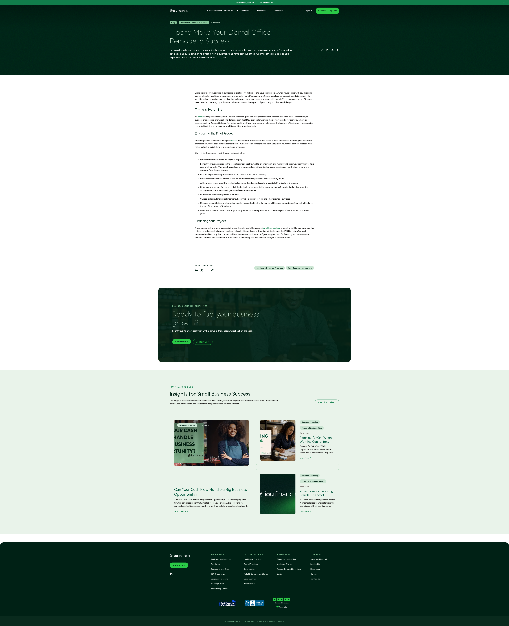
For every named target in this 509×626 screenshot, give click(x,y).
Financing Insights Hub (286, 559)
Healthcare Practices (253, 559)
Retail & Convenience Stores (256, 574)
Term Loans (216, 564)
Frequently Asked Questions (289, 569)
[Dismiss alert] (504, 2)
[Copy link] (321, 49)
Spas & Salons (250, 579)
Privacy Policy (261, 621)
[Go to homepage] (179, 10)
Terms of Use (249, 621)
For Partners (243, 11)
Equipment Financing (219, 579)
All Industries (249, 584)
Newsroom (315, 569)
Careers (313, 574)
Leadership (315, 564)
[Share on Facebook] (337, 49)
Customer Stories (284, 564)
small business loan (271, 228)
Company (278, 11)
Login (279, 574)
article (201, 116)
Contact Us (315, 579)
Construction (249, 569)
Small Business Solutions (218, 11)
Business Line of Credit (220, 569)
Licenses (272, 621)
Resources (261, 11)
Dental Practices (251, 564)
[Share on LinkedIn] (327, 49)
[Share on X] (332, 49)
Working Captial (217, 584)
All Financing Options (219, 588)
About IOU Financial (318, 559)
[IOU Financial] (180, 555)
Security (281, 621)
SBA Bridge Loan (218, 574)
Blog (173, 22)
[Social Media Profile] (171, 573)
